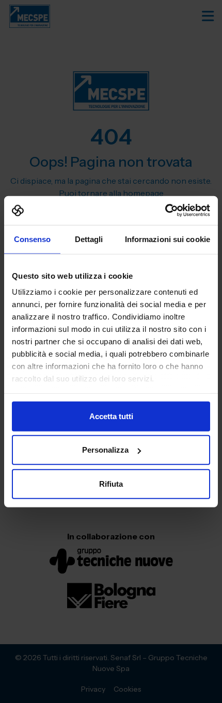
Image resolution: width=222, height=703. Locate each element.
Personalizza (105, 449)
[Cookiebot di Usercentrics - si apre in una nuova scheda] (165, 210)
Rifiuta (111, 483)
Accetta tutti (111, 415)
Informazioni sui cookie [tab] (167, 238)
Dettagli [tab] (89, 238)
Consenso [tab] (32, 238)
